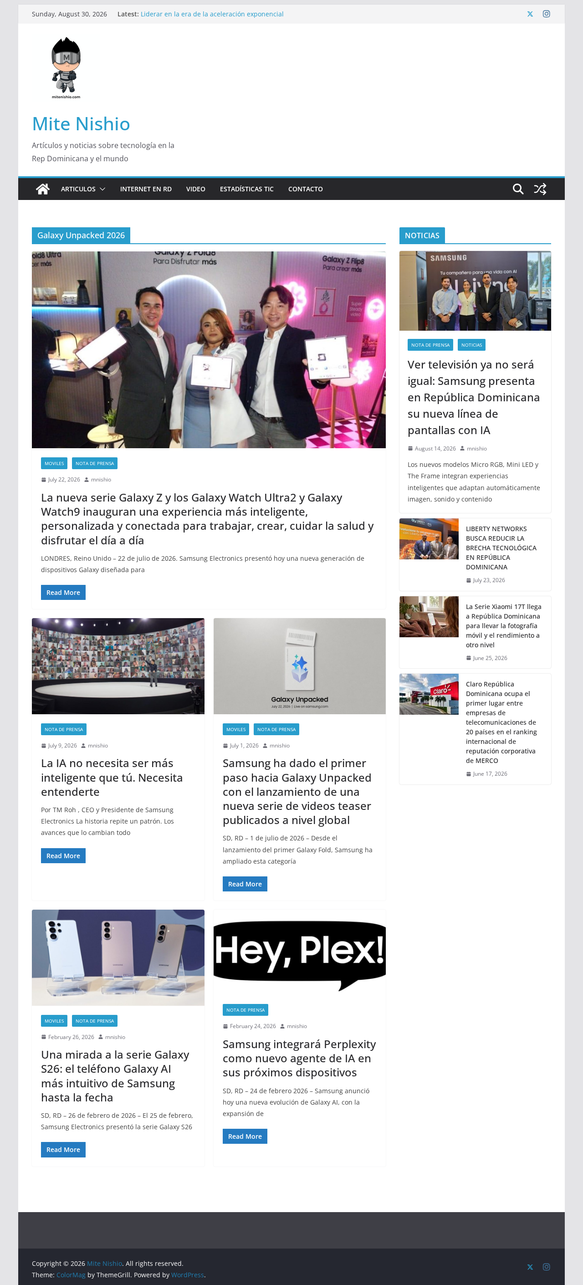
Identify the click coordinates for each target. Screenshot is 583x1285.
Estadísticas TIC (247, 188)
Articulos (78, 188)
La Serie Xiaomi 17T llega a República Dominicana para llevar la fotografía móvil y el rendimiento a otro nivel (504, 625)
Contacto (305, 188)
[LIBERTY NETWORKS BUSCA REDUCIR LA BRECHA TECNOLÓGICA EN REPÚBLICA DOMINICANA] (429, 554)
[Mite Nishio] (43, 189)
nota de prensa (95, 463)
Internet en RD (146, 188)
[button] (101, 189)
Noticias (471, 345)
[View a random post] (540, 189)
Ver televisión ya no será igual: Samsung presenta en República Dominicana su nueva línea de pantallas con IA (474, 397)
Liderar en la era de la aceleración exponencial (212, 14)
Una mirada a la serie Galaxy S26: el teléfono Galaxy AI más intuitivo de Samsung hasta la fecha (115, 1076)
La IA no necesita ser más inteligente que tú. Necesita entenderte (112, 777)
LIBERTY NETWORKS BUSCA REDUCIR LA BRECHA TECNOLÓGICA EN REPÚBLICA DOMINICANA (501, 547)
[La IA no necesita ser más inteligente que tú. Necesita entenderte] (118, 666)
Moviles (54, 463)
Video (195, 188)
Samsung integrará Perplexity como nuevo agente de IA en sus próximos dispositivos (299, 1058)
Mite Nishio (81, 123)
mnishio (101, 479)
